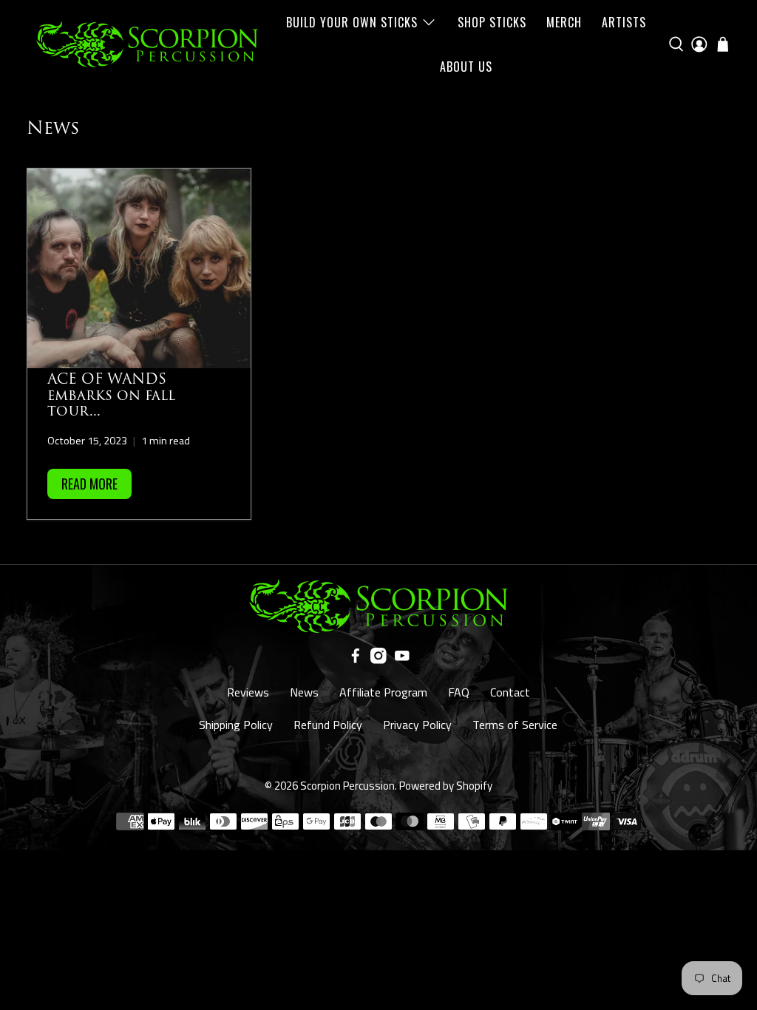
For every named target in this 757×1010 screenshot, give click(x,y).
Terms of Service (514, 724)
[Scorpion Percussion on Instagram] (378, 659)
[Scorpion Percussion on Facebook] (355, 659)
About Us (466, 66)
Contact (510, 692)
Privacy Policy (417, 724)
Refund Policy (327, 724)
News (304, 692)
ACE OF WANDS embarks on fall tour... (111, 395)
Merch (564, 22)
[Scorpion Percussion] (147, 44)
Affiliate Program (383, 692)
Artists (624, 22)
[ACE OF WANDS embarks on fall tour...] (139, 268)
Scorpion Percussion (347, 785)
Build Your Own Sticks (352, 22)
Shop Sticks (492, 22)
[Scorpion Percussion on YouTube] (402, 659)
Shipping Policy (236, 724)
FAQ (458, 692)
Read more (89, 483)
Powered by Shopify (445, 785)
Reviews (248, 692)
